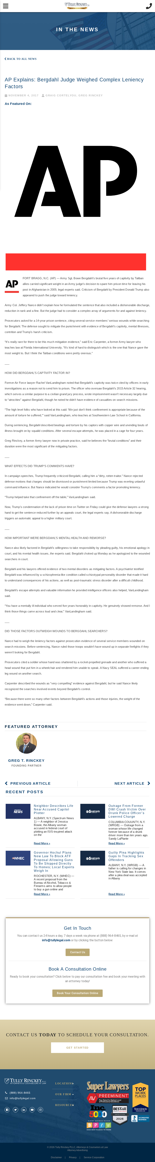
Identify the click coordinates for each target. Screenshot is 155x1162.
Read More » (42, 843)
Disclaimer (56, 1157)
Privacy (73, 1157)
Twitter (15, 1109)
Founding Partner (27, 765)
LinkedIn (23, 1109)
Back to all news (22, 59)
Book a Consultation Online (77, 969)
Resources (64, 1105)
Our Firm (63, 1094)
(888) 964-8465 (110, 935)
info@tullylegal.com (23, 1098)
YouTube (32, 1109)
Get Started (77, 1047)
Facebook (7, 1109)
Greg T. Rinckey (26, 761)
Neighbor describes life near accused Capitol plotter (53, 809)
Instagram (40, 1109)
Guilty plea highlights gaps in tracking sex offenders (126, 856)
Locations (64, 1083)
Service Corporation (94, 1157)
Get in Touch (77, 928)
